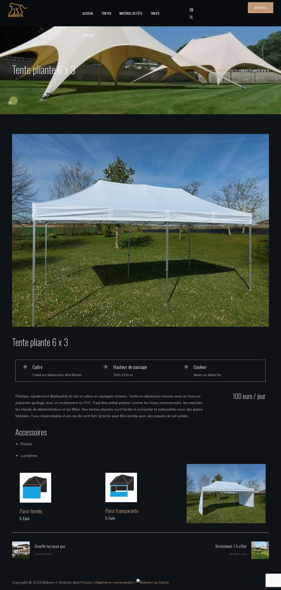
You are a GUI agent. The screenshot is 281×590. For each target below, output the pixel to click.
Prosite (86, 582)
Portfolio (226, 70)
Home (208, 70)
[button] (260, 7)
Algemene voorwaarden (114, 582)
